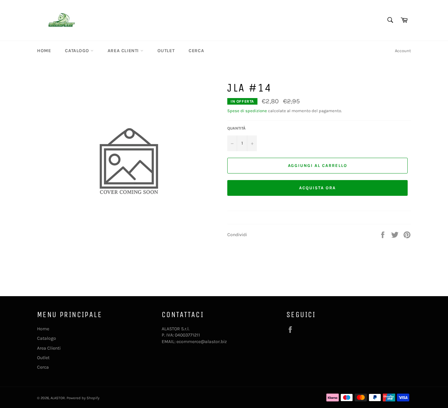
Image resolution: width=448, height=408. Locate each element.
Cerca (196, 50)
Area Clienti (124, 50)
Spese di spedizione (247, 110)
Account (403, 50)
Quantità (236, 128)
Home (44, 50)
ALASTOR (58, 398)
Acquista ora (317, 187)
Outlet (166, 50)
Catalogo (77, 50)
